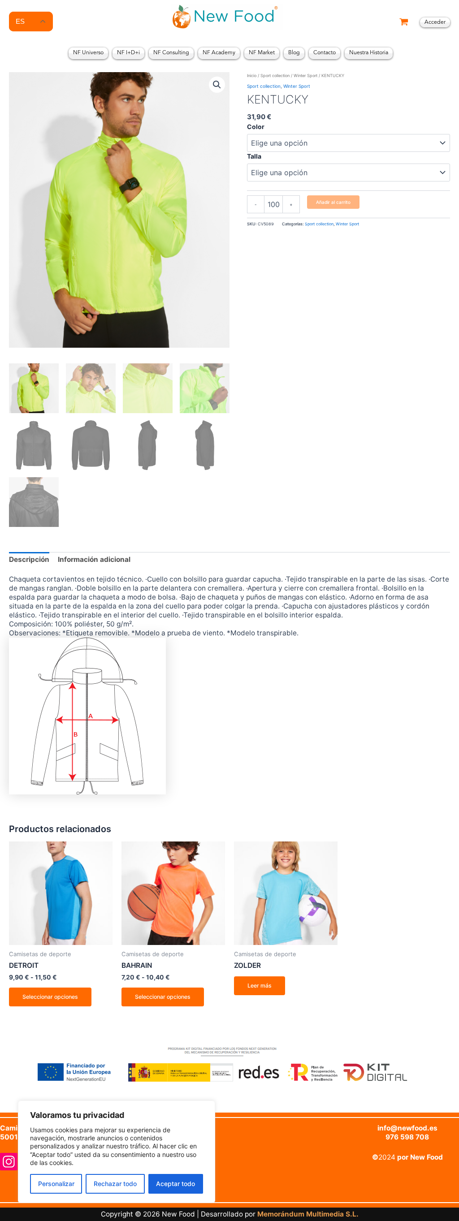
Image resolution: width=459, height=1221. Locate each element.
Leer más (259, 985)
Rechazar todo (115, 1183)
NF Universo (88, 53)
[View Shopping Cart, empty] (404, 23)
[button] (217, 85)
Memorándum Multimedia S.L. (308, 1214)
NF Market (262, 53)
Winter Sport (305, 75)
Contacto (324, 53)
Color (255, 126)
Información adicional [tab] (94, 559)
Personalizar (56, 1183)
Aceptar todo (175, 1183)
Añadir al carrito (333, 202)
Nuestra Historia (368, 53)
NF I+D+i (128, 53)
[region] (116, 1151)
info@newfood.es (407, 1128)
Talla (254, 156)
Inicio (251, 75)
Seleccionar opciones (50, 996)
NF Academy (219, 53)
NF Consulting (171, 53)
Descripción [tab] (29, 559)
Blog (294, 53)
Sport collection (275, 75)
